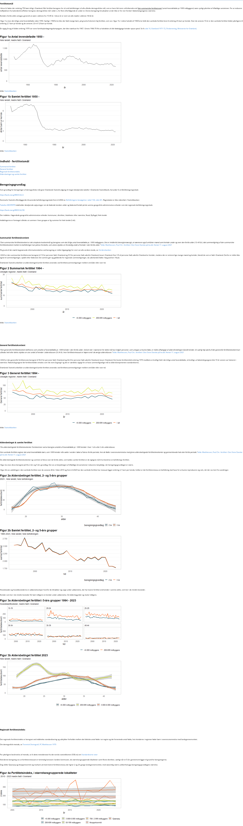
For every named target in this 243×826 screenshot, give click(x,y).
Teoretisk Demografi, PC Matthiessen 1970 (39, 744)
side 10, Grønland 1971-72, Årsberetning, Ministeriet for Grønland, (171, 28)
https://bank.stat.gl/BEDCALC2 (12, 195)
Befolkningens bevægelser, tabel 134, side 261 (84, 200)
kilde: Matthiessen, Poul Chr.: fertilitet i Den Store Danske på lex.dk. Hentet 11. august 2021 (136, 245)
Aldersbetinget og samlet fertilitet (13, 174)
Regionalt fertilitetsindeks (10, 171)
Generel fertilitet (6, 169)
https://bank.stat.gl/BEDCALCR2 (12, 210)
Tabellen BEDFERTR (7, 205)
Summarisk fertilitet (7, 166)
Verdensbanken (105, 250)
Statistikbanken (10, 91)
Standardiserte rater (90, 754)
